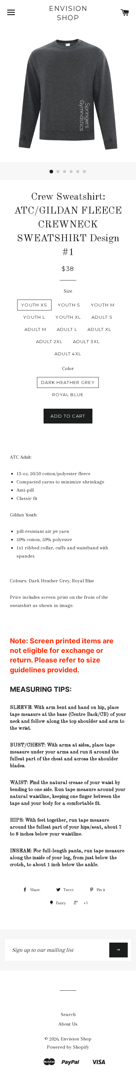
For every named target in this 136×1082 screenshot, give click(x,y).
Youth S (69, 304)
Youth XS (34, 304)
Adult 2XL (49, 341)
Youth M (103, 304)
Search (68, 1014)
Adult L (67, 329)
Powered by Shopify (68, 1047)
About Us (68, 1024)
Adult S (102, 317)
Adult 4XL (68, 353)
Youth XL (68, 317)
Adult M (35, 329)
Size (68, 291)
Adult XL (99, 329)
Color (68, 368)
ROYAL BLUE (68, 394)
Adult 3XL (86, 341)
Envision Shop (68, 13)
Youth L (34, 317)
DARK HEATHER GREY (68, 382)
